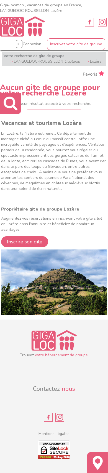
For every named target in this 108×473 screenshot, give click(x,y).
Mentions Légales (54, 433)
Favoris (90, 73)
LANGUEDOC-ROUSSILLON (47, 61)
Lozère (96, 61)
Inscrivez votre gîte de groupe (76, 44)
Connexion (32, 44)
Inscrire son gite (24, 241)
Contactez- (54, 389)
